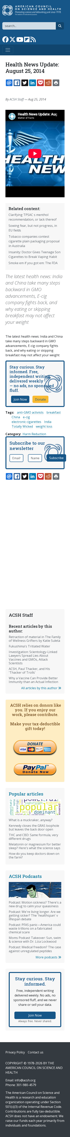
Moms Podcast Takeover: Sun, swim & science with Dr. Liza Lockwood (35, 940)
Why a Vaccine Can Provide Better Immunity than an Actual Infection (33, 680)
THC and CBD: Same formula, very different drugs (33, 837)
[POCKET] (40, 82)
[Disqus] (35, 535)
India (47, 422)
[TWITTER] (24, 82)
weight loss (44, 426)
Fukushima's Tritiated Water (29, 646)
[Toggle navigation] (7, 50)
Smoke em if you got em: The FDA (33, 263)
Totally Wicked (22, 426)
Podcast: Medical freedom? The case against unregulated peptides (35, 949)
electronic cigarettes (26, 422)
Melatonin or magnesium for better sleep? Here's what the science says (35, 846)
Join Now (20, 399)
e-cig (26, 417)
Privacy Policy (15, 1052)
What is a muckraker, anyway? (30, 820)
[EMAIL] (9, 82)
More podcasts (47, 957)
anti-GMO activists (30, 412)
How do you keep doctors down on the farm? (34, 855)
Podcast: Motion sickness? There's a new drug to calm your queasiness (35, 904)
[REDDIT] (48, 82)
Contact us (35, 1052)
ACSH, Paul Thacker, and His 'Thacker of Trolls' (29, 671)
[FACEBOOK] (17, 82)
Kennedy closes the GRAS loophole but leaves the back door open (34, 827)
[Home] (33, 10)
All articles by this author (39, 688)
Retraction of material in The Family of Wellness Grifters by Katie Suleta (35, 639)
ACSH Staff (17, 99)
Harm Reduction (34, 434)
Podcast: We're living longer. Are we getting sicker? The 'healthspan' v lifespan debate (34, 915)
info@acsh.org (25, 1080)
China (16, 417)
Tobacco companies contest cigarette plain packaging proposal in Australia (34, 241)
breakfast (53, 412)
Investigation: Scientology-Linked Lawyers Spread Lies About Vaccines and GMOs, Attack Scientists (33, 657)
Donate (40, 399)
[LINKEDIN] (32, 82)
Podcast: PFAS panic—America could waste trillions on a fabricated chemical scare (35, 928)
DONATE (35, 744)
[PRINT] (56, 82)
